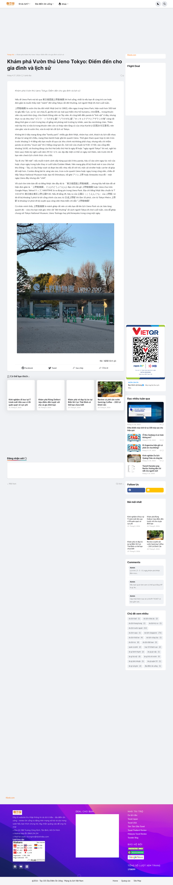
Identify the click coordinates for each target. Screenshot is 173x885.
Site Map (137, 881)
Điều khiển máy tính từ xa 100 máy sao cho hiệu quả (145, 429)
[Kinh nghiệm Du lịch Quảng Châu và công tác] (134, 458)
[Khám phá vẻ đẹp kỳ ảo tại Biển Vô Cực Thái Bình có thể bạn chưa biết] (80, 389)
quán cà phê (135, 647)
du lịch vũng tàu (154, 638)
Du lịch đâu (132, 815)
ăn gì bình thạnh (136, 652)
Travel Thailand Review (137, 830)
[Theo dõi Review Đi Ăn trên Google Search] (136, 859)
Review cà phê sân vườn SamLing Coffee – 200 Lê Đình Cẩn (109, 402)
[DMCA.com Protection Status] (136, 849)
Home (115, 881)
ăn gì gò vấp (154, 652)
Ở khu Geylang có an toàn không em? (153, 436)
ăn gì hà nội (134, 657)
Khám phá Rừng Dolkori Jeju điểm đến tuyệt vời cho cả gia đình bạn (49, 402)
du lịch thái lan (136, 638)
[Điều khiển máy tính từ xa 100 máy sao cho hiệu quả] (145, 412)
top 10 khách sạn (153, 647)
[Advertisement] (86, 32)
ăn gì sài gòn (135, 666)
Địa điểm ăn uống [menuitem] (43, 4)
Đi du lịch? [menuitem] (24, 4)
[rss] (155, 490)
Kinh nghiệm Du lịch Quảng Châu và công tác (152, 457)
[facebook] (136, 490)
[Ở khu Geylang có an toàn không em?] (134, 437)
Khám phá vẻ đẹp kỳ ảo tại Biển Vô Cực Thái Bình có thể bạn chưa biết (80, 402)
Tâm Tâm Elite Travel (136, 827)
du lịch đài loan (150, 642)
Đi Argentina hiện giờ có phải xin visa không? (152, 446)
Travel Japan (133, 819)
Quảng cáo (125, 881)
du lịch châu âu (151, 619)
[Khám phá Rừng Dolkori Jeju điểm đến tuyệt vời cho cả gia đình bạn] (50, 389)
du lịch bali (134, 619)
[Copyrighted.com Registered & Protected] (136, 854)
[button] (158, 4)
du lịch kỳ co (155, 623)
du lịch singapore (152, 633)
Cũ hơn (119, 484)
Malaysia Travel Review (137, 834)
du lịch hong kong (137, 623)
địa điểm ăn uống (153, 666)
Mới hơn (12, 484)
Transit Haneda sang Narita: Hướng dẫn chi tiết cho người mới (151, 468)
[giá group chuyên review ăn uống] (145, 352)
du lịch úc (134, 642)
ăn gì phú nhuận (136, 661)
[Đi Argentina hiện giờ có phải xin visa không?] (134, 448)
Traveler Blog (133, 838)
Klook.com (131, 55)
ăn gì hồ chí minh (152, 657)
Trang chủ (10, 54)
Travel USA (132, 823)
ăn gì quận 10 (154, 661)
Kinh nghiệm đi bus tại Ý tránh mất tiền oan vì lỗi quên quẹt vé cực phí (20, 402)
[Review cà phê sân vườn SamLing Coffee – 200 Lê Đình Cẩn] (110, 389)
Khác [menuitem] (64, 4)
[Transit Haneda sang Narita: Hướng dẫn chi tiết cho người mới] (134, 469)
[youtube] (21, 866)
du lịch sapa (135, 633)
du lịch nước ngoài (138, 628)
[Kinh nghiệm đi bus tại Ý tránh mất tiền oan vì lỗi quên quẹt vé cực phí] (21, 389)
